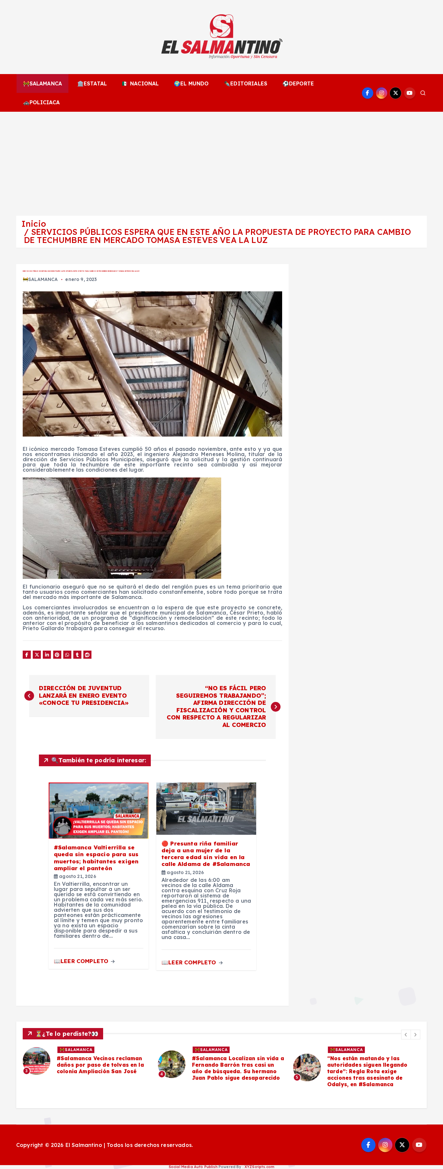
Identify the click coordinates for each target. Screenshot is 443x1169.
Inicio (33, 224)
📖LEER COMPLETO (82, 961)
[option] (86, 1061)
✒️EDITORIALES (245, 83)
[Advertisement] (221, 160)
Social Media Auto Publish (193, 1166)
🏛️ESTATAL (92, 83)
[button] (406, 1034)
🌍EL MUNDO (191, 83)
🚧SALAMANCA (42, 83)
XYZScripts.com (259, 1166)
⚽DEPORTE (298, 83)
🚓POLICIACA (41, 102)
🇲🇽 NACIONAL (140, 83)
